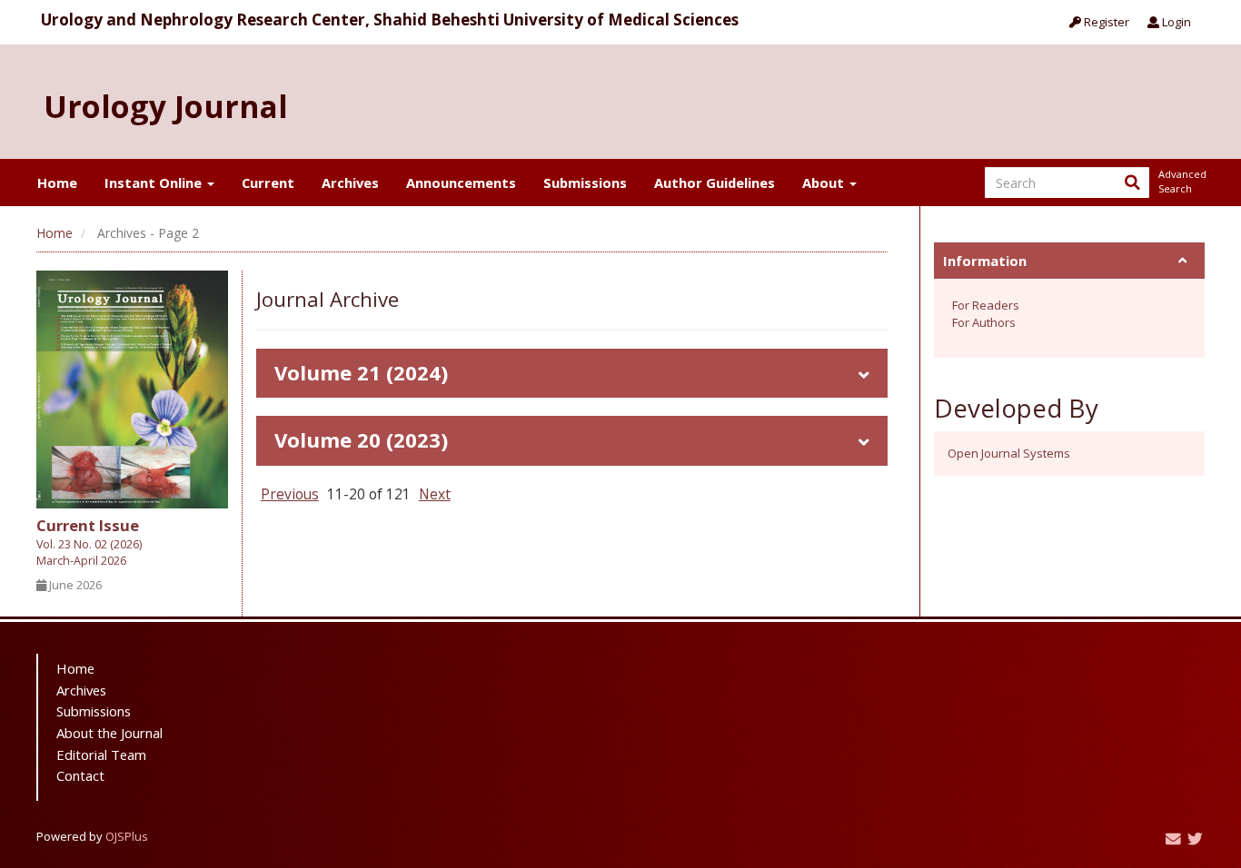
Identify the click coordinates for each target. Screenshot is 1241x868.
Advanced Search (1181, 181)
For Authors (984, 322)
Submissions (585, 182)
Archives (350, 182)
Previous (290, 494)
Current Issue (89, 541)
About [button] (825, 182)
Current (268, 182)
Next (435, 494)
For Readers (985, 305)
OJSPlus (126, 836)
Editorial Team (101, 754)
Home (57, 182)
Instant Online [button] (154, 182)
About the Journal (109, 733)
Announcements (461, 182)
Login (1175, 22)
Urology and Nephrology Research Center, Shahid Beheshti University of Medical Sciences (390, 19)
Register (1105, 22)
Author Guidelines (714, 182)
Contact (80, 775)
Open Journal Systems (1009, 453)
